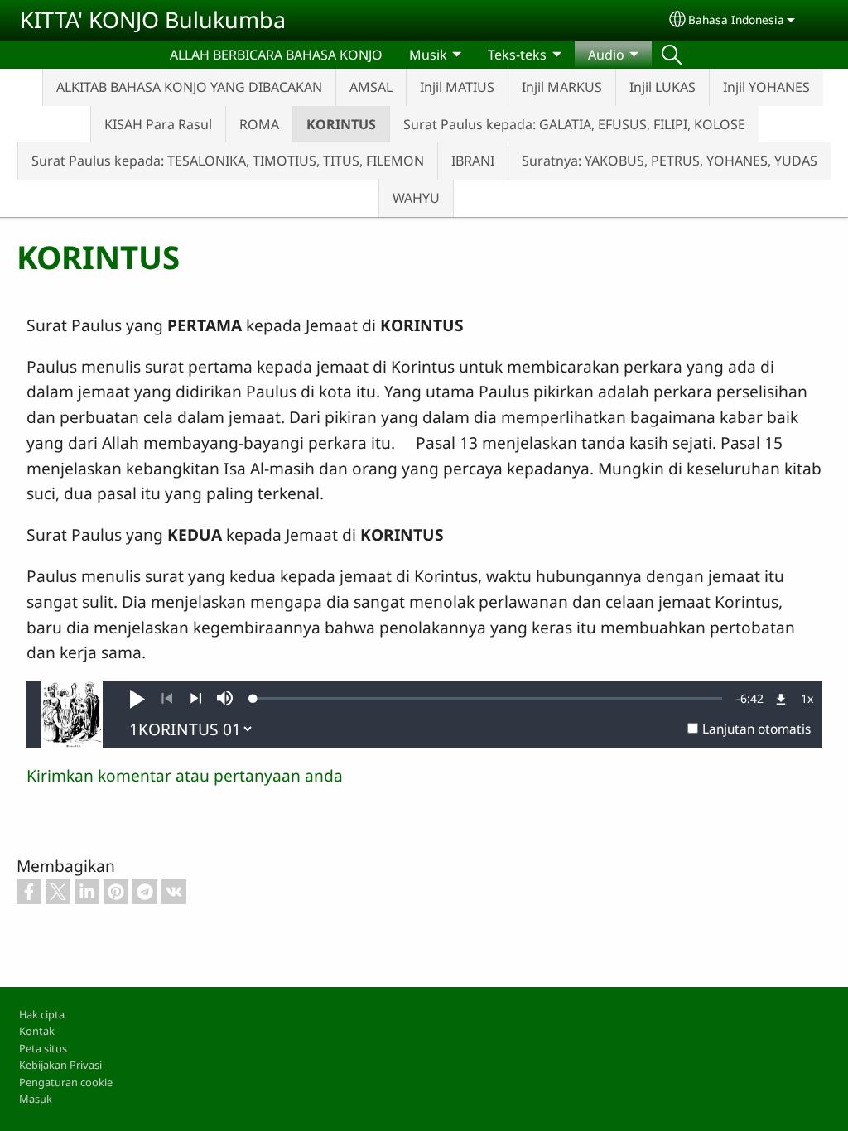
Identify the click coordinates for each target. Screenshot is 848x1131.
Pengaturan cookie (66, 1082)
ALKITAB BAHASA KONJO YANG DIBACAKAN (189, 87)
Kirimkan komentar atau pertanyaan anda (184, 775)
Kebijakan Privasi (60, 1064)
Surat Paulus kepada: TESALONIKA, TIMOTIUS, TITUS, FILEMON (227, 161)
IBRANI (472, 161)
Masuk (35, 1098)
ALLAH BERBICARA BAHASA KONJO (276, 55)
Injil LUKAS (662, 87)
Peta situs (43, 1048)
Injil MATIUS (457, 87)
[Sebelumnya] (166, 698)
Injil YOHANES (766, 87)
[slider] (487, 698)
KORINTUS (341, 124)
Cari (671, 55)
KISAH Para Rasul (158, 124)
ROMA (259, 124)
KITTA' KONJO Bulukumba (153, 19)
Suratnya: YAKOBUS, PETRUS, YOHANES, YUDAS (669, 161)
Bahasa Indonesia (736, 19)
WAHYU (416, 198)
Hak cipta (42, 1014)
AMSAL (371, 87)
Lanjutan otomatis (756, 729)
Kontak (37, 1030)
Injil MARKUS (562, 87)
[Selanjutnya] (195, 698)
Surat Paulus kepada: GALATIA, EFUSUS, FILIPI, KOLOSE (574, 124)
